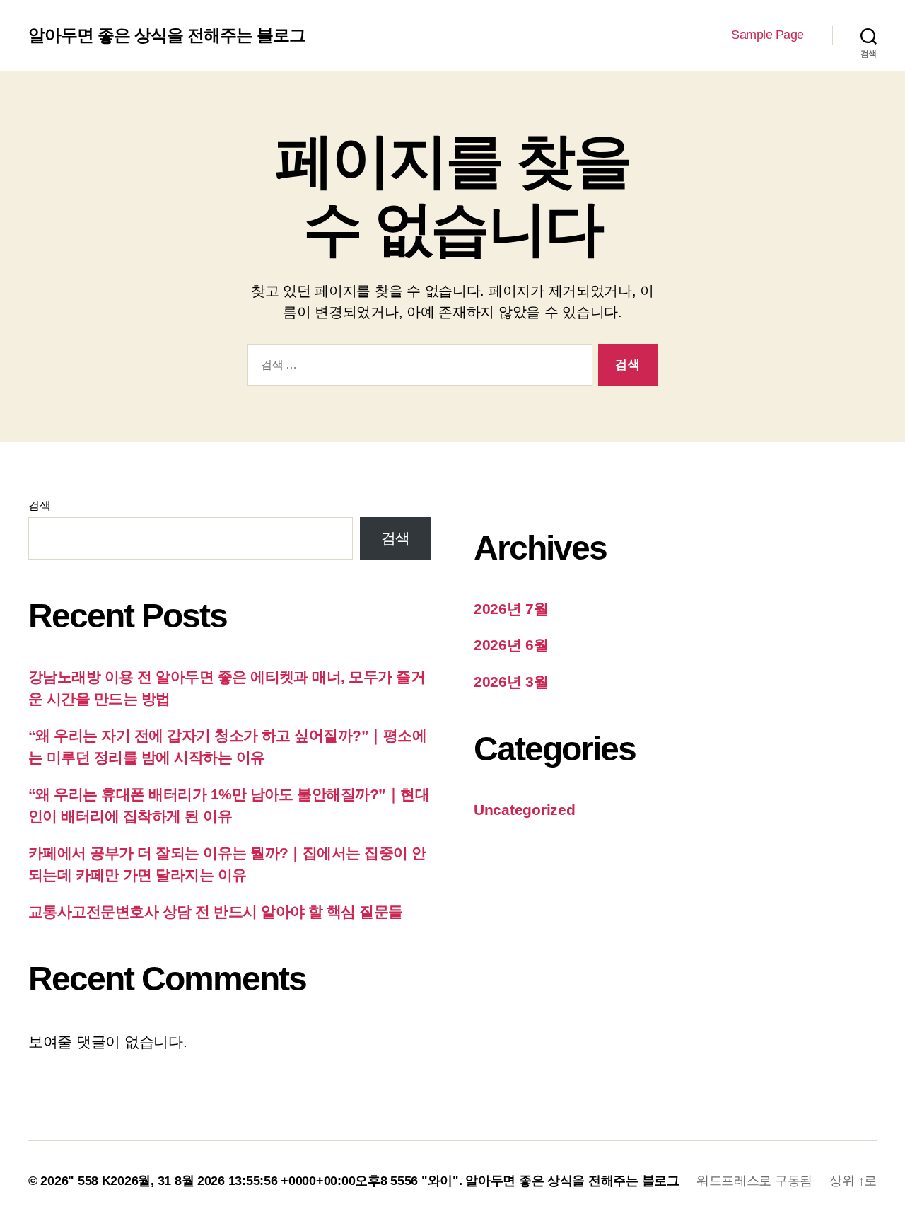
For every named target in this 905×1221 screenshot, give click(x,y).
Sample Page (767, 35)
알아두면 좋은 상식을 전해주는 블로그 (166, 35)
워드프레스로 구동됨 (754, 1181)
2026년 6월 (511, 645)
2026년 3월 (511, 681)
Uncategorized (525, 810)
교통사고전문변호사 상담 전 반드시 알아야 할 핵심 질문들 (215, 911)
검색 (39, 505)
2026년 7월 (511, 609)
